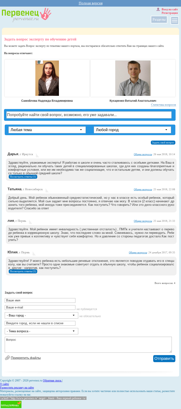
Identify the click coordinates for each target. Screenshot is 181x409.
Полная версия (91, 3)
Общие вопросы (143, 154)
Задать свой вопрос (163, 142)
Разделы (159, 19)
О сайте (4, 384)
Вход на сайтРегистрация (170, 11)
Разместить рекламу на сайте (17, 387)
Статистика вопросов (163, 104)
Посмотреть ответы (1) (23, 176)
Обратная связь (52, 380)
